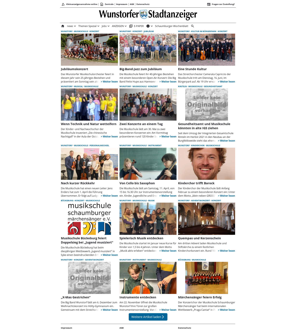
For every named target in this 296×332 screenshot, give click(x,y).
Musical (78, 86)
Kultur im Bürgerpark (204, 31)
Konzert (94, 31)
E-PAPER (136, 26)
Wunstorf (67, 31)
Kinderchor (198, 145)
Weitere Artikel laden (148, 317)
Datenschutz (142, 4)
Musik (151, 200)
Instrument (155, 145)
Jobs (104, 26)
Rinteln (182, 86)
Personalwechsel (99, 145)
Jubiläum (149, 31)
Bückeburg (67, 200)
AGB (132, 4)
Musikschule (81, 31)
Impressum (121, 4)
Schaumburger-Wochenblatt (171, 26)
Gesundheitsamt (213, 86)
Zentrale (107, 4)
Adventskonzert (200, 200)
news (70, 26)
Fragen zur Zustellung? (221, 4)
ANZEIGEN (118, 26)
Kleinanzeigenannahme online (79, 4)
